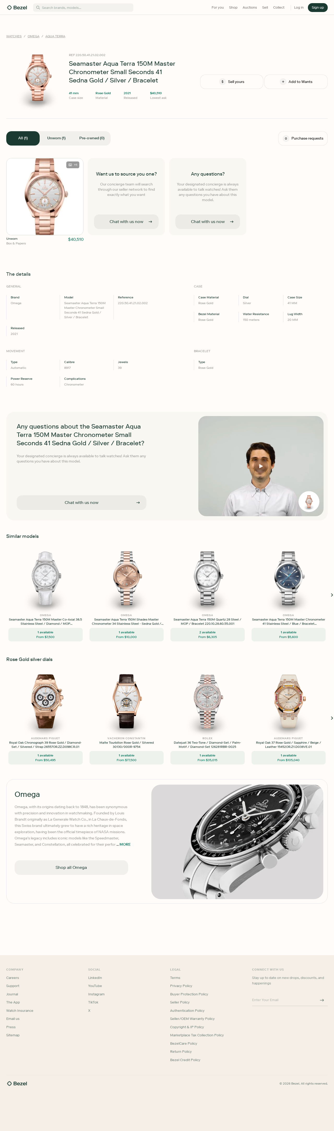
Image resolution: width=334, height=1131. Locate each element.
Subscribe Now (139, 588)
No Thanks (139, 602)
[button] (139, 539)
